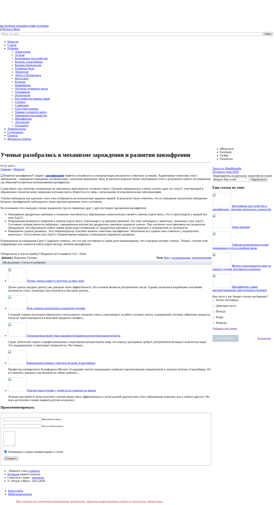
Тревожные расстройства (31, 115)
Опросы (12, 135)
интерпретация (201, 257)
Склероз (20, 102)
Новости (12, 41)
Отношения (22, 92)
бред (167, 257)
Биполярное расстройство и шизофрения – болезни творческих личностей (241, 207)
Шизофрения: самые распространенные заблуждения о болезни (239, 288)
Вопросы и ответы (19, 138)
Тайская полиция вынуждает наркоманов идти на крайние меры (240, 246)
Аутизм (19, 55)
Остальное (21, 125)
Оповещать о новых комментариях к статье (35, 451)
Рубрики (12, 48)
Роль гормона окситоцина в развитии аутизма (56, 308)
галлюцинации (180, 257)
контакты (38, 477)
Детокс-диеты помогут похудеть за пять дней (55, 280)
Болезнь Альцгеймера (29, 61)
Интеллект (22, 78)
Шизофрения (23, 118)
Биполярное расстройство (31, 58)
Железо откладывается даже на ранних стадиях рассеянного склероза (241, 267)
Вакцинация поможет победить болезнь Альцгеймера (61, 363)
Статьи (11, 45)
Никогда (221, 322)
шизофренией (55, 175)
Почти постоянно (226, 300)
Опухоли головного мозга (31, 88)
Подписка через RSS (225, 171)
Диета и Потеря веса (28, 75)
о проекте (34, 470)
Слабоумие (22, 105)
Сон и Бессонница (26, 108)
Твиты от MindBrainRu (226, 168)
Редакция (13, 474)
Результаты (264, 338)
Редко (219, 317)
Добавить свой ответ (224, 328)
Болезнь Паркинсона (28, 65)
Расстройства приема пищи (32, 98)
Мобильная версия (20, 494)
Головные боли (24, 68)
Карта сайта (15, 490)
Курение (20, 81)
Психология (22, 95)
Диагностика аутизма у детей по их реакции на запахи (61, 390)
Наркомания (23, 85)
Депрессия (21, 71)
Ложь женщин (241, 227)
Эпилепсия (22, 122)
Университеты (16, 128)
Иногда (220, 311)
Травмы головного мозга (31, 112)
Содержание (15, 132)
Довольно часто (225, 305)
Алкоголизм (22, 51)
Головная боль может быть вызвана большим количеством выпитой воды (73, 335)
